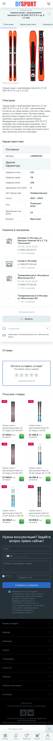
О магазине (8, 659)
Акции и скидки (10, 623)
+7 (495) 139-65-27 (27, 250)
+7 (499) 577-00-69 (27, 264)
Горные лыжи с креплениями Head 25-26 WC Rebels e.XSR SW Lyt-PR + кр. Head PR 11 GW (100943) (12, 515)
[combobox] (8, 556)
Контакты (7, 694)
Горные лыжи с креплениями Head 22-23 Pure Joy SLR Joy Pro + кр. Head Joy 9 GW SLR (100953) (39, 515)
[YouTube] (23, 712)
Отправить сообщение (26, 585)
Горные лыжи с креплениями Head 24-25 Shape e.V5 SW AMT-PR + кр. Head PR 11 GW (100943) (12, 473)
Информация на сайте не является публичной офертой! (27, 722)
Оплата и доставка (11, 685)
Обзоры (6, 676)
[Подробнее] (21, 436)
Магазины (7, 641)
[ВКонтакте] (30, 712)
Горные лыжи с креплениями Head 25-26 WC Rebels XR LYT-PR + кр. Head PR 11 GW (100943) (39, 473)
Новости (6, 667)
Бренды (6, 632)
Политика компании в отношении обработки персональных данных (26, 719)
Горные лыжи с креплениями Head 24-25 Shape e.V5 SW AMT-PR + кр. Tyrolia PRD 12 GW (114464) (12, 430)
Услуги (5, 650)
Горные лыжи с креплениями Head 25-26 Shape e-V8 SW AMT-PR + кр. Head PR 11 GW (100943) (39, 430)
